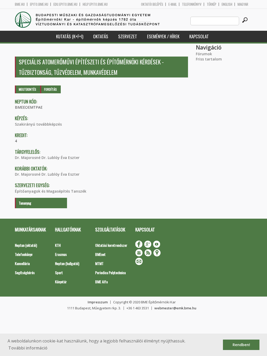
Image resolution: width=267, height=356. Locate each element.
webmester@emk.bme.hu (175, 308)
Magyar (243, 4)
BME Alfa (101, 281)
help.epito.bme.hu (95, 4)
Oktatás (100, 36)
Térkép (211, 4)
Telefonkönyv (192, 4)
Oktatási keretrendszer (111, 245)
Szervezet (127, 36)
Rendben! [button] (241, 344)
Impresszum (98, 302)
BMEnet (100, 254)
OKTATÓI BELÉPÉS (152, 4)
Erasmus (61, 254)
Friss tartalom (209, 59)
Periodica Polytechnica (110, 272)
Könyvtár (61, 281)
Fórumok (204, 53)
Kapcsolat (199, 36)
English (227, 4)
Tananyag (25, 203)
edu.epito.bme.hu (65, 4)
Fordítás (50, 89)
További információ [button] (27, 348)
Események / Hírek (163, 36)
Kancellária (22, 263)
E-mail (172, 4)
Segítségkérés (25, 272)
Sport (59, 272)
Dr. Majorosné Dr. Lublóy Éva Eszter (47, 157)
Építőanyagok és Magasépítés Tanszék (50, 191)
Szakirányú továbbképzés (38, 124)
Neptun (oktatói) (26, 245)
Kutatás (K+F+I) (69, 36)
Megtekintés (27, 89)
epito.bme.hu (39, 4)
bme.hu (20, 4)
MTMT (99, 263)
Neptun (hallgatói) (67, 263)
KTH (58, 245)
